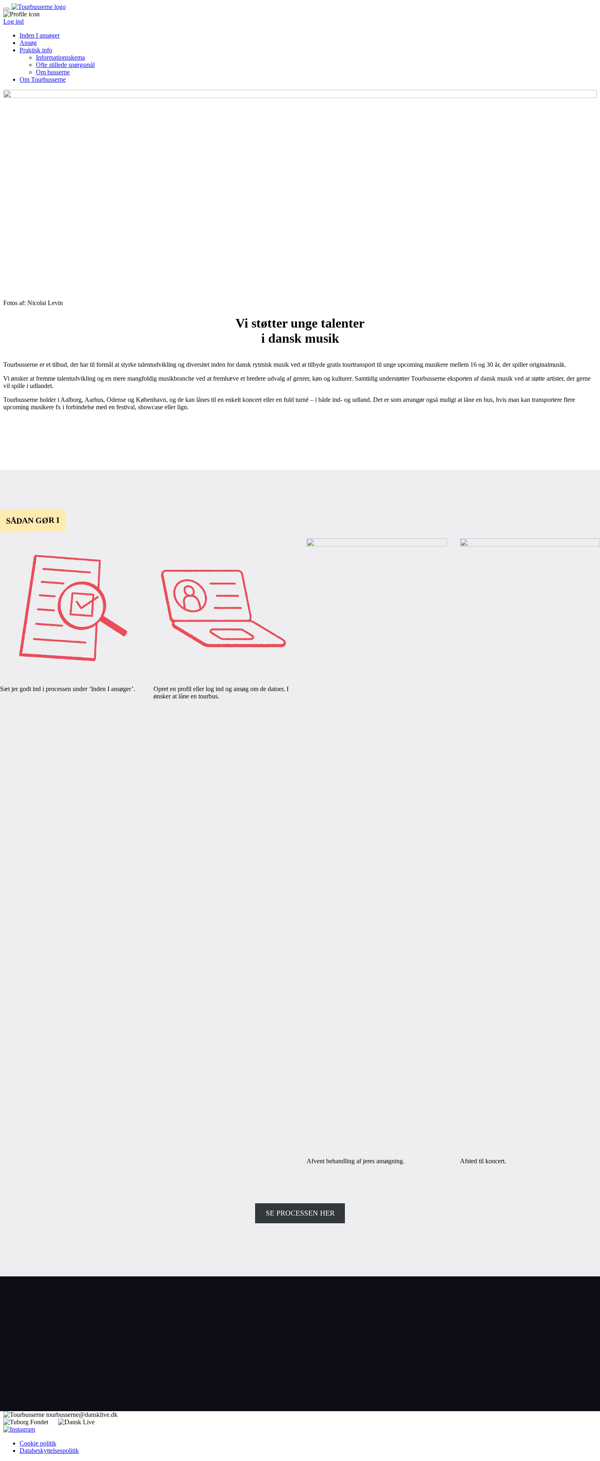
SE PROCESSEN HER (300, 1213)
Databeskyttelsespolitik (49, 1450)
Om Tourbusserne (43, 79)
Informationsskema (60, 57)
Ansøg (28, 42)
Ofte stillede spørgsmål (65, 64)
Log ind (13, 21)
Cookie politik (38, 1443)
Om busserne (53, 72)
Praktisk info (36, 50)
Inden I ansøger (40, 35)
